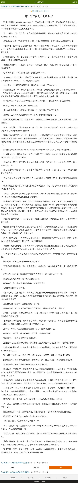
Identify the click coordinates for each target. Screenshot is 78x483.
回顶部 (65, 477)
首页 (75, 2)
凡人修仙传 (39, 2)
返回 (3, 2)
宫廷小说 (30, 477)
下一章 (60, 467)
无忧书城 (12, 477)
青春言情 (48, 477)
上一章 (12, 467)
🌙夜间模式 (34, 11)
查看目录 (36, 467)
